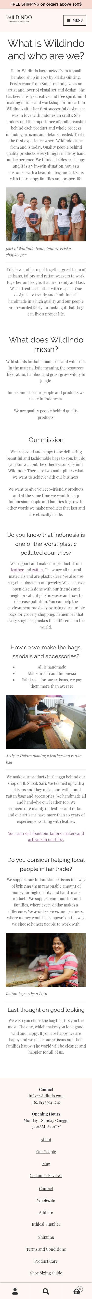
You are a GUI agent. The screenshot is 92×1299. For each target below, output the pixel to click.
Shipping (46, 1237)
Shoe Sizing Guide (46, 1272)
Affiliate (46, 1212)
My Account (15, 1291)
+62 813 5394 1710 (46, 1102)
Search (46, 1291)
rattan (37, 569)
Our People (46, 1151)
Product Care (46, 1261)
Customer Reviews (46, 1175)
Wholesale (46, 1200)
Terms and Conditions (46, 1249)
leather (17, 569)
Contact (46, 1188)
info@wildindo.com (46, 1095)
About (46, 1139)
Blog (46, 1163)
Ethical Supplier (46, 1224)
